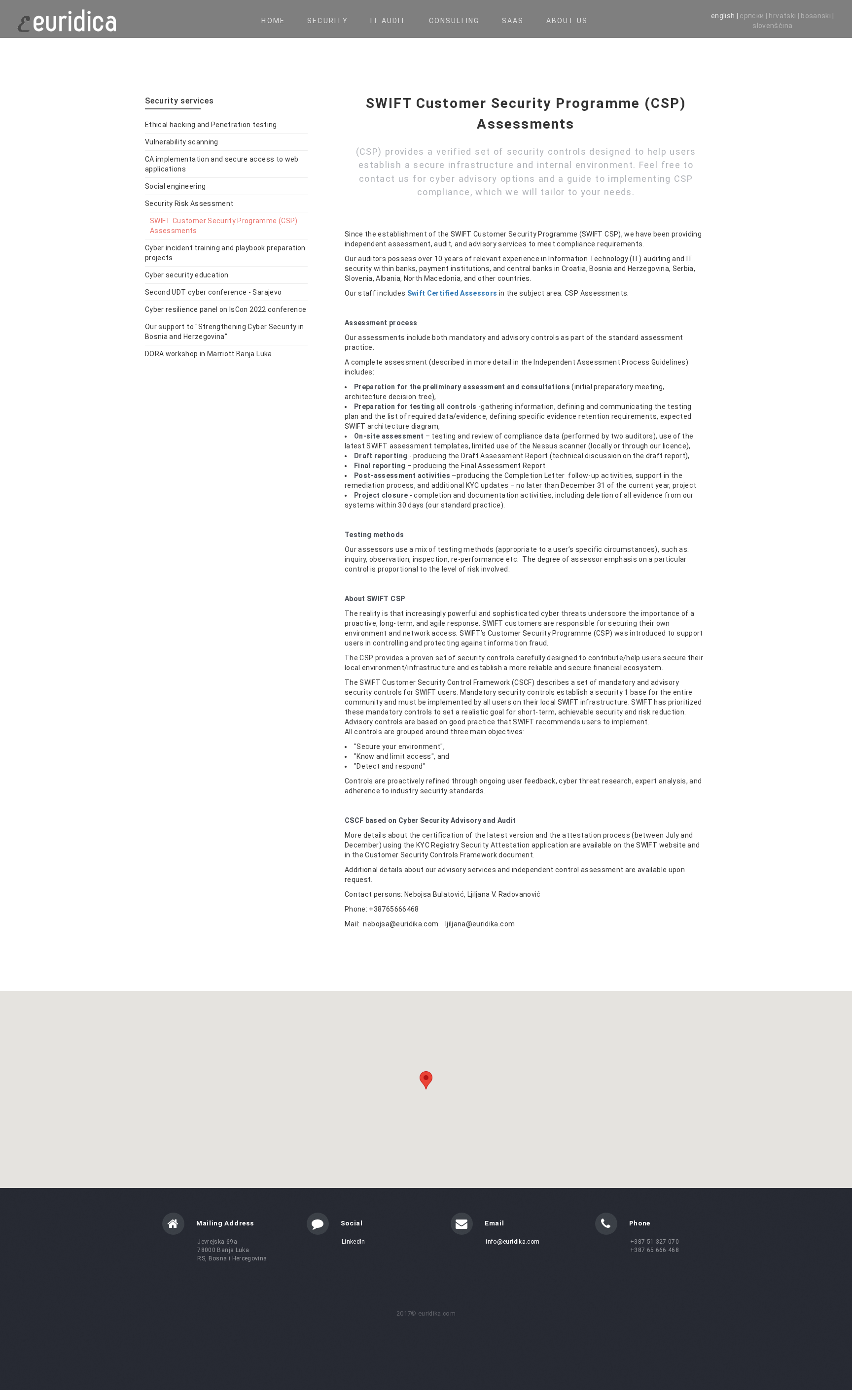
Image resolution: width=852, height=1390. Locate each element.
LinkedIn (353, 1241)
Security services (179, 100)
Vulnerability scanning (181, 142)
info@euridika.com (512, 1241)
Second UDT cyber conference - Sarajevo (213, 292)
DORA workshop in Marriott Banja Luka (208, 354)
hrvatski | (785, 16)
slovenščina (772, 26)
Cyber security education (186, 275)
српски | (754, 16)
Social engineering (175, 186)
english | (725, 16)
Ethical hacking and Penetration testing (211, 125)
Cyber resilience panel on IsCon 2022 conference (225, 309)
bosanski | (817, 16)
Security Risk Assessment (189, 203)
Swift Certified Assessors (452, 293)
